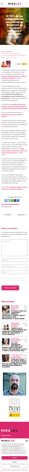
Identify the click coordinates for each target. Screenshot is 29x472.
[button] (26, 440)
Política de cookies (6, 469)
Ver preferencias (14, 466)
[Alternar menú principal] (2, 4)
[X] (15, 200)
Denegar (14, 462)
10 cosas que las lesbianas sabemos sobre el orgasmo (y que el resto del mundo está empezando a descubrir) (14, 314)
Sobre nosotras (6, 435)
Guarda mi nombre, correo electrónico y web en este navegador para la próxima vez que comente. (14, 280)
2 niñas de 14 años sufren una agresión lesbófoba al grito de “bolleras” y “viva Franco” (14, 331)
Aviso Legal (24, 469)
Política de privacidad (16, 469)
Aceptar (14, 457)
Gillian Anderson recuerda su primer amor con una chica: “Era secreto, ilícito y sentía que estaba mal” (14, 346)
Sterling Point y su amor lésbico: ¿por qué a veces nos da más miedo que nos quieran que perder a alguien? (14, 363)
